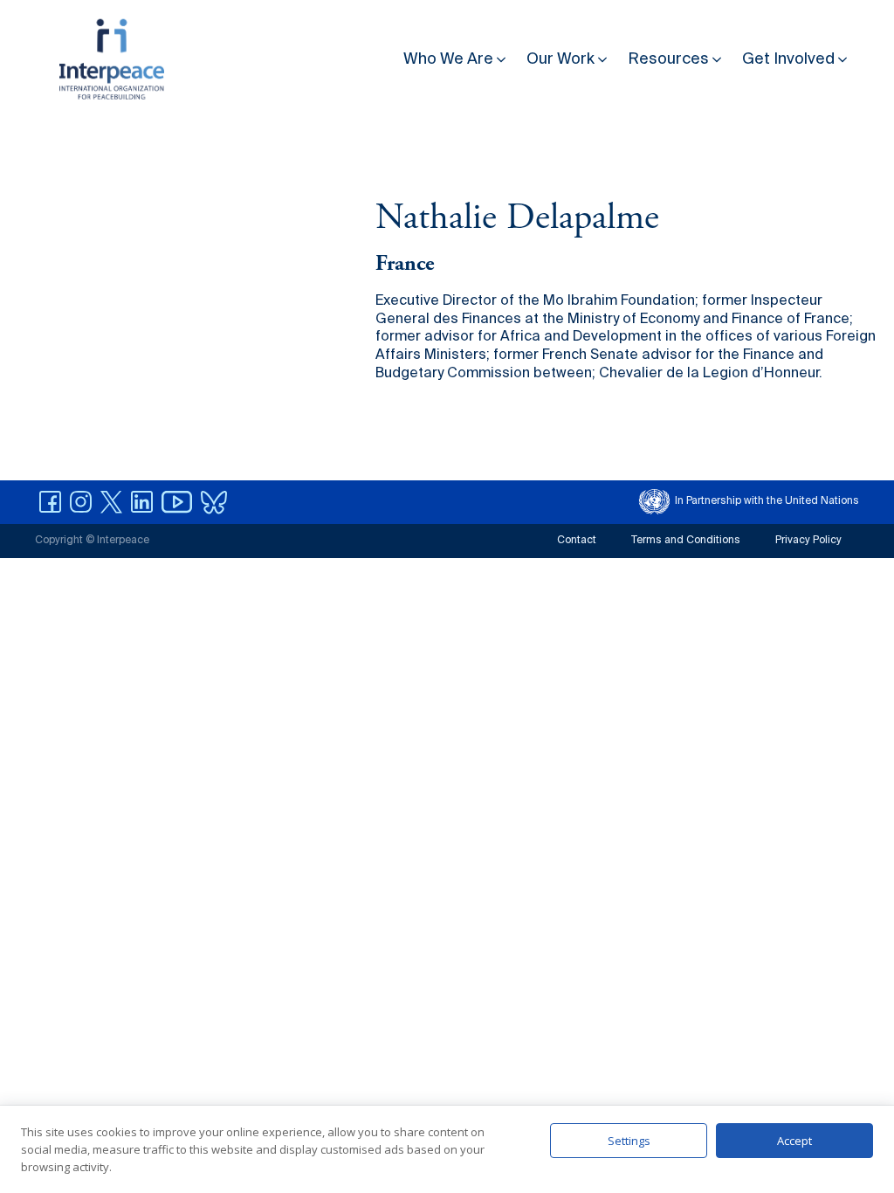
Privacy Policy (808, 540)
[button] (456, 55)
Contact (576, 540)
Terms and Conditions (685, 540)
